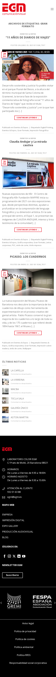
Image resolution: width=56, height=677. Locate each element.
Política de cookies (25, 639)
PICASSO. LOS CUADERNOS (28, 257)
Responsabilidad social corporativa (28, 662)
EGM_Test (40, 45)
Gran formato (23, 130)
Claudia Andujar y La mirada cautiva (28, 143)
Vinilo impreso (35, 245)
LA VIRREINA (17, 379)
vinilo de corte (22, 245)
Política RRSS (24, 655)
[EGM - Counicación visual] (14, 9)
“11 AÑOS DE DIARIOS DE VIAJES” (28, 37)
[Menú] (52, 9)
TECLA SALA (17, 398)
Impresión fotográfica (39, 130)
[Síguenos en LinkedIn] (19, 556)
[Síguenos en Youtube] (23, 556)
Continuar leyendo (28, 117)
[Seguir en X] (14, 556)
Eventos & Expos (28, 34)
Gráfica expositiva (25, 242)
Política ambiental (23, 647)
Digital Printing (47, 127)
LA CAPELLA (17, 370)
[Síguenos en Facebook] (4, 556)
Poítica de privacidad (25, 631)
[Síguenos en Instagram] (9, 556)
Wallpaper (27, 348)
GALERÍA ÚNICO (19, 408)
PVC (13, 245)
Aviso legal (28, 623)
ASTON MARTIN (19, 417)
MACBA (15, 389)
